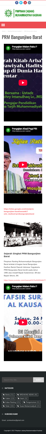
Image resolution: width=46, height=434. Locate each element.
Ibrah (23, 398)
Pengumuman (32, 402)
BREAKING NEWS (28, 395)
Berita (9, 395)
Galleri (9, 398)
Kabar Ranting (12, 402)
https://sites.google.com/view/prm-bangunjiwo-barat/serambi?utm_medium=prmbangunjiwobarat (19, 211)
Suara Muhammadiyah (30, 406)
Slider (9, 406)
